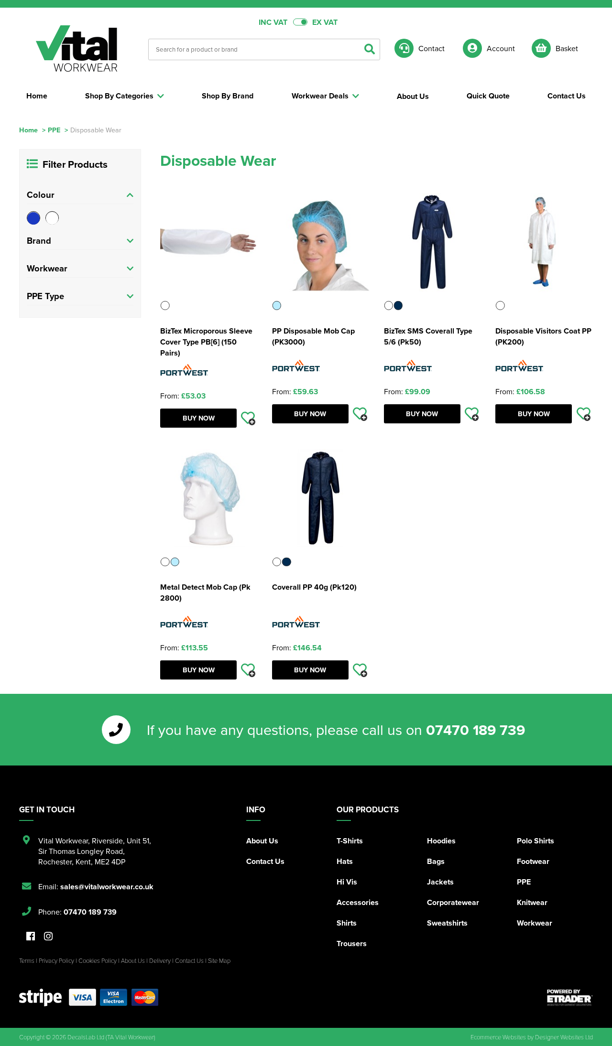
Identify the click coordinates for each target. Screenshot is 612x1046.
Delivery (160, 960)
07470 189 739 (475, 729)
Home (28, 130)
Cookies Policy (97, 960)
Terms (26, 960)
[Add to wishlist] (248, 418)
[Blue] (33, 218)
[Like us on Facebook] (30, 937)
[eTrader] (570, 998)
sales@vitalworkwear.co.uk (106, 886)
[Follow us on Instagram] (48, 937)
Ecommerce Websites (498, 1037)
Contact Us (265, 861)
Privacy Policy (56, 960)
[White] (52, 218)
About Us (262, 840)
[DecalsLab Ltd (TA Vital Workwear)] (76, 48)
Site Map (219, 960)
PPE (54, 130)
